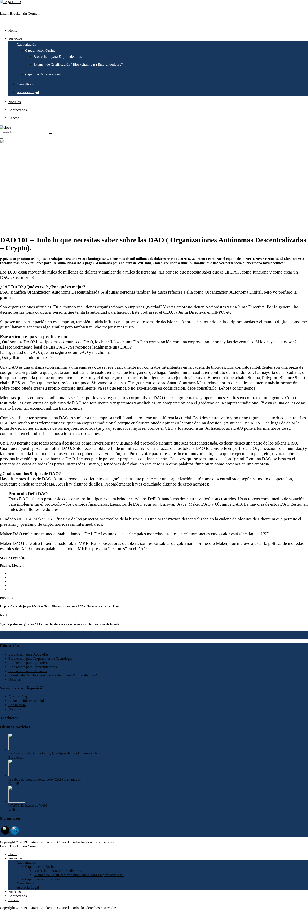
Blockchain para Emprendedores (58, 57)
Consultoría (25, 84)
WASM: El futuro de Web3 (28, 806)
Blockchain (16, 757)
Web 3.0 (14, 810)
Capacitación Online (40, 50)
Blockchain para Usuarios (27, 671)
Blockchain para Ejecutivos (28, 663)
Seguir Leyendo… (14, 558)
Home (12, 30)
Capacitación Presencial (43, 74)
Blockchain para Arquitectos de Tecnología (40, 659)
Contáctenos (17, 110)
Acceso (13, 118)
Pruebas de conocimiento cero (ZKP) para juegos (44, 779)
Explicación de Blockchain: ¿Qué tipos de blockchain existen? (54, 753)
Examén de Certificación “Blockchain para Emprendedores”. (79, 64)
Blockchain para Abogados (28, 654)
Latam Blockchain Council (20, 13)
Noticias (14, 102)
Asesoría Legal (28, 92)
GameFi (14, 784)
